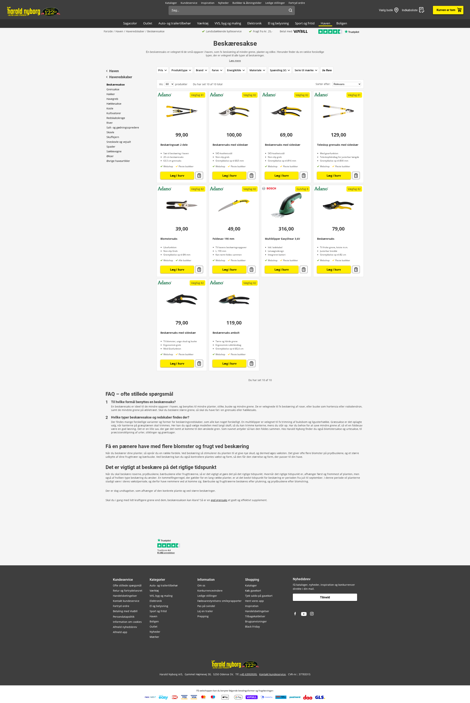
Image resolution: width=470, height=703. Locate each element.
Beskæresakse (115, 84)
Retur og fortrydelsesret (127, 590)
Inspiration (207, 3)
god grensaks (219, 500)
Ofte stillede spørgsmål (127, 585)
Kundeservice (189, 3)
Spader (110, 146)
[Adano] (164, 94)
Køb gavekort (253, 590)
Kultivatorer (113, 113)
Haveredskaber (135, 31)
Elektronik (254, 23)
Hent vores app (254, 601)
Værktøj (202, 23)
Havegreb (112, 99)
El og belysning (278, 23)
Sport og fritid (304, 23)
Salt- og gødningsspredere (122, 127)
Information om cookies (127, 622)
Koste (109, 108)
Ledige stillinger (275, 3)
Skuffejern (112, 137)
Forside (108, 31)
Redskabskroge (115, 118)
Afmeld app (120, 632)
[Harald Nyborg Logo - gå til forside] (33, 11)
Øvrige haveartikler (118, 161)
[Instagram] (312, 614)
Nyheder (223, 3)
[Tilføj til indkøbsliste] (199, 175)
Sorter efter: (323, 84)
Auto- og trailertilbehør (174, 23)
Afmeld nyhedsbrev (125, 627)
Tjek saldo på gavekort (258, 595)
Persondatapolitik (123, 616)
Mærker (154, 637)
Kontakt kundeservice (126, 601)
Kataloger (171, 3)
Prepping (203, 616)
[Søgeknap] (290, 10)
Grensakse (112, 89)
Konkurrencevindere (210, 590)
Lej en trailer (205, 611)
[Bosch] (269, 188)
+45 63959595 (248, 674)
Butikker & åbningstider (247, 3)
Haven (325, 23)
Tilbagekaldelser (255, 616)
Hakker (110, 94)
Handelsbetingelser (125, 595)
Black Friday (252, 626)
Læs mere (235, 60)
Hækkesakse (113, 103)
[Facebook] (295, 614)
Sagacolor (130, 23)
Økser (110, 156)
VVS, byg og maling (228, 23)
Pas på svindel (206, 606)
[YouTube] (304, 614)
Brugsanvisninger (256, 621)
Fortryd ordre (297, 3)
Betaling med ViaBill (125, 611)
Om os (201, 585)
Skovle (110, 132)
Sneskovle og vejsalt (118, 142)
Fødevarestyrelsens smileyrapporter (219, 601)
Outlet (147, 23)
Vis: (161, 84)
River (109, 122)
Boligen (341, 23)
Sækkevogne (114, 151)
